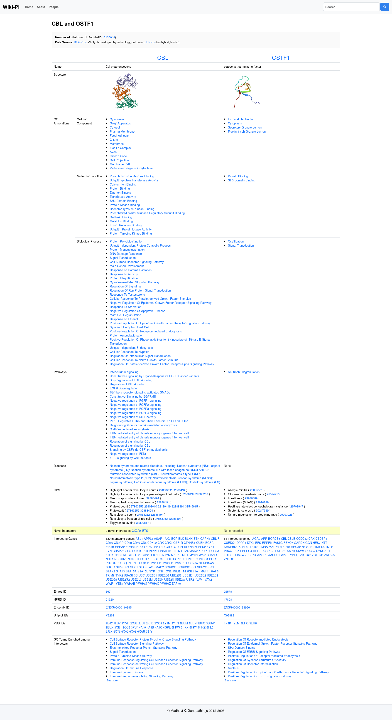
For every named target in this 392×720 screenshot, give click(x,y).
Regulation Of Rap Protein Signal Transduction (140, 290)
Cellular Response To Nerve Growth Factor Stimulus (144, 360)
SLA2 (149, 567)
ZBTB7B (317, 555)
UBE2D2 (163, 575)
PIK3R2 (193, 559)
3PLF (134, 627)
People (54, 7)
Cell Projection (119, 160)
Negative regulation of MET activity (133, 417)
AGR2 (256, 538)
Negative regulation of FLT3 (128, 453)
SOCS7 (310, 551)
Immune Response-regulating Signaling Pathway (141, 676)
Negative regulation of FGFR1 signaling (135, 400)
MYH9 (193, 555)
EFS (258, 542)
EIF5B (110, 546)
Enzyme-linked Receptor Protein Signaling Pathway (143, 647)
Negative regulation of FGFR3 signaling (135, 408)
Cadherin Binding (121, 217)
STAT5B (142, 571)
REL (256, 551)
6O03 (132, 631)
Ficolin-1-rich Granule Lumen (247, 131)
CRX (312, 538)
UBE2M (147, 579)
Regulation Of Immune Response (131, 668)
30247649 (262, 510)
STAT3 (120, 571)
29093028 (286, 514)
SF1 (273, 551)
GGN (308, 542)
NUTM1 (315, 546)
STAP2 (110, 571)
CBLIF (215, 538)
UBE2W (180, 579)
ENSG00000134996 (237, 607)
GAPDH (299, 542)
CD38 (128, 542)
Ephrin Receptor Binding (126, 225)
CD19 (109, 542)
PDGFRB (170, 559)
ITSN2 (185, 551)
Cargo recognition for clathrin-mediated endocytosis (143, 425)
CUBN (200, 542)
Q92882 (229, 615)
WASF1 (262, 555)
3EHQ (244, 623)
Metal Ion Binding (121, 221)
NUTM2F (327, 546)
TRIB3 (228, 555)
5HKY (193, 627)
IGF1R (143, 551)
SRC (211, 567)
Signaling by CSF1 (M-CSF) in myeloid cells (139, 449)
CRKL (168, 542)
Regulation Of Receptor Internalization (253, 664)
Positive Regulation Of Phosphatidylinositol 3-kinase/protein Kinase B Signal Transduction (160, 341)
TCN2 (168, 571)
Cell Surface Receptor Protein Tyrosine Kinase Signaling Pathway (153, 639)
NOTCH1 (133, 559)
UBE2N (158, 579)
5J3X (109, 631)
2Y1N (175, 623)
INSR (163, 551)
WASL (285, 555)
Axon (113, 152)
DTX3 (250, 542)
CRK (161, 542)
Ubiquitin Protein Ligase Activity (131, 229)
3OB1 (118, 627)
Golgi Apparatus (120, 123)
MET (185, 555)
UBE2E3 (212, 575)
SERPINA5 (206, 563)
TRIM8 (110, 575)
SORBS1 (171, 567)
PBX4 (228, 551)
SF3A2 (281, 551)
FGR (167, 546)
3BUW (210, 623)
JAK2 (194, 551)
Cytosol (115, 127)
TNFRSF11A (189, 571)
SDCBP (265, 551)
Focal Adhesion (120, 135)
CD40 (136, 542)
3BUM (184, 623)
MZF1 (213, 555)
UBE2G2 (124, 579)
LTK (161, 555)
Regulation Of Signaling (125, 286)
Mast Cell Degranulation (125, 315)
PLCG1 (203, 559)
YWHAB (129, 583)
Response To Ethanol (124, 319)
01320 (110, 599)
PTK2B (141, 563)
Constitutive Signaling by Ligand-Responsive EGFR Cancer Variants (154, 376)
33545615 (191, 506)
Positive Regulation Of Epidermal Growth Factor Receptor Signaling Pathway (160, 323)
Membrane (117, 143)
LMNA (264, 546)
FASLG (278, 542)
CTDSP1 (321, 538)
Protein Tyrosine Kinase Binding (131, 233)
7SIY (149, 631)
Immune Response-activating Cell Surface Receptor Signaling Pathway (156, 664)
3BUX (109, 627)
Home (29, 7)
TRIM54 (238, 555)
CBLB (291, 538)
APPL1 (148, 538)
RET (184, 563)
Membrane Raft (120, 164)
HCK (135, 551)
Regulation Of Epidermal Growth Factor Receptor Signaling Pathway (272, 643)
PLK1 (212, 559)
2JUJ (141, 623)
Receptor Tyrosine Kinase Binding (132, 209)
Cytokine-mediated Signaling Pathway (134, 282)
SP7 (193, 567)
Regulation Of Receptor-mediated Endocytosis (258, 639)
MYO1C (203, 555)
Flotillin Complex (121, 148)
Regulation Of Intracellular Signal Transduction (140, 356)
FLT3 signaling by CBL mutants (130, 457)
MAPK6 (274, 546)
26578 (228, 591)
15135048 (108, 37)
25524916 (273, 494)
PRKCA (111, 563)
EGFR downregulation (124, 388)
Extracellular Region (241, 119)
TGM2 (176, 571)
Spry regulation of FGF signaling (131, 380)
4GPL (167, 627)
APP (264, 538)
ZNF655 (329, 555)
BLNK (189, 538)
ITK (177, 551)
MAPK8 (176, 555)
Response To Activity (124, 274)
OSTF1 (281, 57)
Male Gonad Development (127, 266)
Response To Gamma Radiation (131, 270)
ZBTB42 (305, 555)
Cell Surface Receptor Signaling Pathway (137, 262)
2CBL (133, 623)
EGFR (209, 542)
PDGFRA (156, 559)
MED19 (285, 546)
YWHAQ (153, 583)
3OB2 (126, 627)
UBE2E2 (200, 575)
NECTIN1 (120, 559)
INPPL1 (154, 551)
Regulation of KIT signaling (127, 384)
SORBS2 (184, 567)
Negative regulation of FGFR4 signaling (135, 413)
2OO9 (158, 623)
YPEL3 (294, 555)
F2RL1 (158, 546)
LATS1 (254, 546)
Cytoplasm (117, 119)
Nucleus (233, 668)
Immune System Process (126, 672)
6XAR (141, 631)
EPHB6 (130, 546)
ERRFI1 (267, 542)
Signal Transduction (123, 257)
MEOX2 (296, 546)
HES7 (317, 542)
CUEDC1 (230, 542)
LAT (124, 555)
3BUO (201, 623)
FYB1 (210, 546)
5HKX (185, 627)
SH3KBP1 (122, 567)
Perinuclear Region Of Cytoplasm (132, 168)
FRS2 (202, 546)
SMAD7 (159, 567)
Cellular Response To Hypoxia (129, 351)
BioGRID (80, 42)
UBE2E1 (188, 575)
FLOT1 (175, 546)
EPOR (140, 546)
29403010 (150, 506)
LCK (138, 555)
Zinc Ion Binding (120, 192)
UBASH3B (131, 575)
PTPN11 (152, 563)
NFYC (305, 546)
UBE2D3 (175, 575)
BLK (181, 538)
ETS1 (146, 530)
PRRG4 (247, 551)
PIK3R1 (182, 559)
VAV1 (200, 579)
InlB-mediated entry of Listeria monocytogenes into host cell (149, 433)
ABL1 (139, 538)
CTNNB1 (189, 542)
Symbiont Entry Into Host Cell (129, 327)
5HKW (176, 627)
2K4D (149, 623)
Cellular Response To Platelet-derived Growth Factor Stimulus (150, 298)
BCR (174, 538)
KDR (201, 551)
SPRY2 (202, 567)
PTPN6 (176, 563)
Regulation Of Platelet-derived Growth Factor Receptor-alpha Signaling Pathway (162, 364)
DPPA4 (241, 542)
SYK (152, 571)
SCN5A (193, 563)
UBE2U (169, 579)
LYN (167, 555)
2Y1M (167, 623)
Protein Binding (120, 188)
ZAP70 (176, 583)
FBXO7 (288, 542)
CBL (162, 57)
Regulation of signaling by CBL (130, 441)
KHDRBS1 (212, 551)
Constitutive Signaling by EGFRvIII (133, 396)
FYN (109, 551)
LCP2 (145, 555)
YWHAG (141, 583)
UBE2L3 (136, 579)
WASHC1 (274, 555)
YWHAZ (165, 583)
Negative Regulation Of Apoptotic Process (137, 311)
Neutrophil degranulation (244, 372)
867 (108, 591)
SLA (142, 567)
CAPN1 (205, 538)
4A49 (142, 627)
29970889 (251, 498)
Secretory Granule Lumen (245, 127)
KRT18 (115, 555)
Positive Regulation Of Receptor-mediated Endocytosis (146, 331)
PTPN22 (164, 563)
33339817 (142, 522)
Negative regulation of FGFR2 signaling (135, 404)
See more (112, 680)
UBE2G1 (111, 579)
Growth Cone (118, 156)
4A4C (158, 627)
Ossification (236, 241)
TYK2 (119, 575)
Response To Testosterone (127, 294)
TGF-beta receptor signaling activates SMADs (140, 392)
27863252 (165, 490)
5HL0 (209, 627)
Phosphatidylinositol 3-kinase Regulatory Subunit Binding (147, 213)
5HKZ (202, 627)
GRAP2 (117, 551)
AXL (167, 538)
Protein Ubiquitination (124, 278)
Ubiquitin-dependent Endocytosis (131, 347)
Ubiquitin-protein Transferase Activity (134, 180)
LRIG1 (153, 555)
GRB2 (127, 551)
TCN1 (159, 571)
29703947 (296, 506)
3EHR (253, 623)
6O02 (124, 631)
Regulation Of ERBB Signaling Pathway (254, 651)
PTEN (132, 563)
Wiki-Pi (11, 7)
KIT (108, 555)
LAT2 (130, 555)
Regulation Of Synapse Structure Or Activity (257, 660)
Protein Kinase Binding (125, 205)
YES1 (119, 583)
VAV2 (208, 579)
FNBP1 (192, 546)
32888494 (179, 490)
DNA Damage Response (126, 253)
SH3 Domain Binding (123, 200)
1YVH (125, 623)
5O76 (116, 631)
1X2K (227, 623)
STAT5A (131, 571)
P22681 (111, 615)
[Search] (384, 7)
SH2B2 (110, 567)
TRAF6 (213, 571)
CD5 (144, 542)
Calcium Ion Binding (123, 184)
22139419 (164, 506)
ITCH (171, 551)
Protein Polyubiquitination (126, 241)
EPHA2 (120, 546)
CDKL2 (152, 542)
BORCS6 (274, 538)
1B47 (109, 623)
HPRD (150, 42)
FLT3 (183, 546)
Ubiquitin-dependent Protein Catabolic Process (140, 245)
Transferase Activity (123, 196)
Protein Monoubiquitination (127, 249)
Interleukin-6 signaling (124, 372)
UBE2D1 (151, 575)
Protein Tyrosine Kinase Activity (131, 655)
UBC (142, 575)
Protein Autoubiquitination (126, 335)
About (41, 7)
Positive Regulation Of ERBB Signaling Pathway (260, 676)
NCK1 (109, 559)
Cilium (114, 139)
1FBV (117, 623)
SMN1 (291, 551)
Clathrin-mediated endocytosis (129, 429)
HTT (324, 542)
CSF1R (178, 542)
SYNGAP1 (323, 551)
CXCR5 (136, 530)
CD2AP (119, 542)
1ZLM (236, 623)
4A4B (150, 627)
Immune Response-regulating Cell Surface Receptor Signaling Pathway (156, 660)
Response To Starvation (125, 306)
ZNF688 (229, 559)
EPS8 (149, 546)
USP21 (191, 579)
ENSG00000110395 (119, 607)
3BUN (192, 623)
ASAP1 (159, 538)
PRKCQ (122, 563)
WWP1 (110, 583)
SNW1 (300, 551)
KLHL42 (244, 546)
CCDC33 (302, 538)
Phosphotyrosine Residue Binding (132, 176)
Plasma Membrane (122, 131)
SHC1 (134, 567)
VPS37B (250, 555)
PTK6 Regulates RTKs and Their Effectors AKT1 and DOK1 (149, 421)
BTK (196, 538)
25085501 (256, 490)
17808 (228, 599)
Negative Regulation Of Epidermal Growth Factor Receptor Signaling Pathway (161, 302)
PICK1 (237, 551)
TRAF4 (203, 571)
